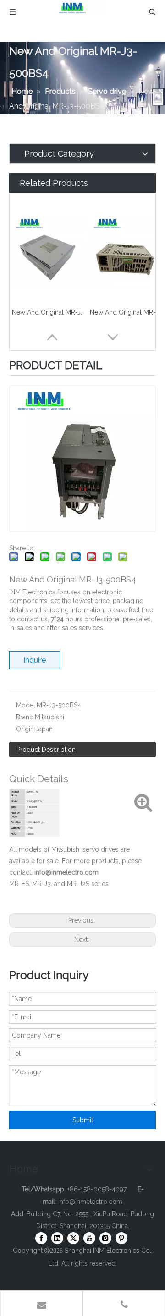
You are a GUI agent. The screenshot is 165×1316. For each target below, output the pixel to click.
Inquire (34, 660)
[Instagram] (105, 1238)
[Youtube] (89, 1238)
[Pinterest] (121, 1238)
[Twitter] (73, 1238)
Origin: (25, 729)
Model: (26, 705)
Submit (82, 1120)
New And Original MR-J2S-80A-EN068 (48, 312)
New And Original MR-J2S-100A (126, 312)
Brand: (25, 717)
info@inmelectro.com (90, 1201)
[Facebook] (41, 1238)
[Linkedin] (57, 1238)
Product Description (46, 749)
